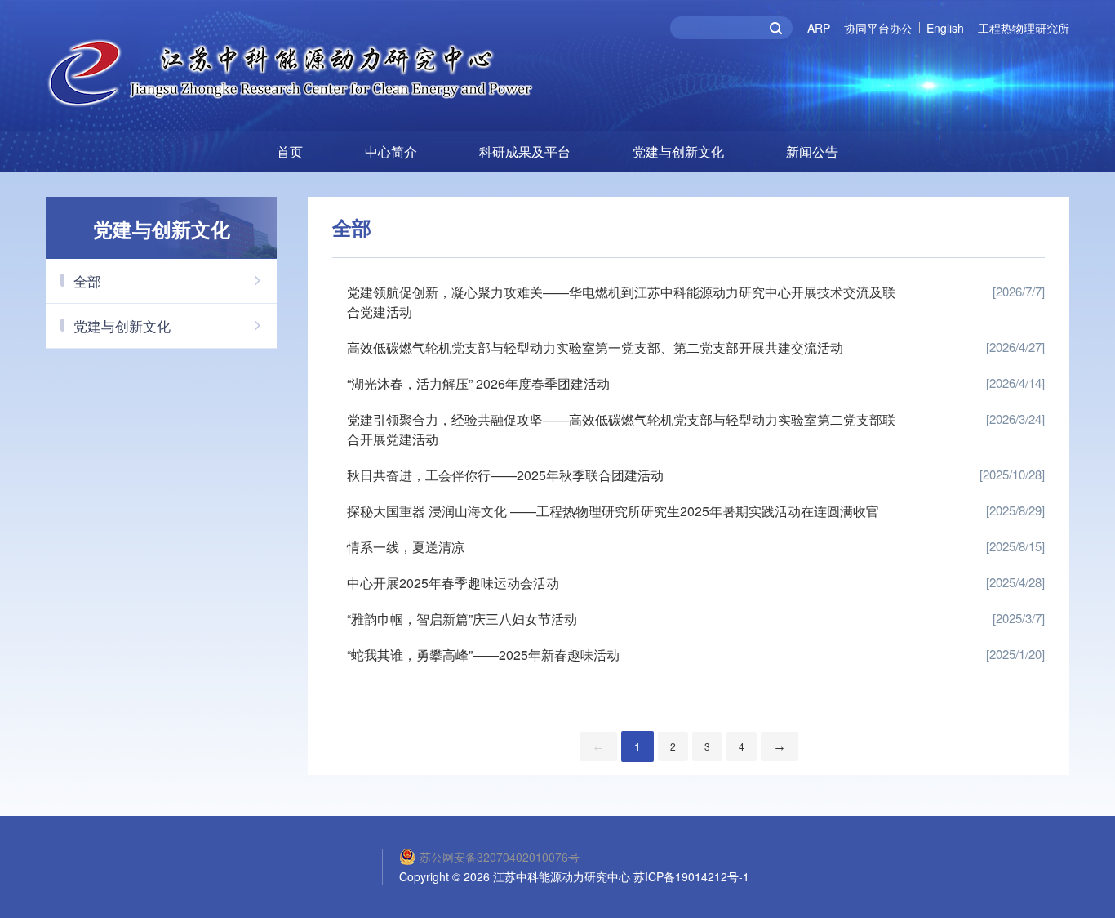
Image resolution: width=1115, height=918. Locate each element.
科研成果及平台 (525, 151)
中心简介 (391, 151)
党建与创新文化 (678, 151)
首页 (290, 151)
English (945, 28)
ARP (818, 28)
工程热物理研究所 (1023, 28)
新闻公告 (812, 151)
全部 (87, 280)
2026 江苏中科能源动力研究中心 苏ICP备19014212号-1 (606, 876)
